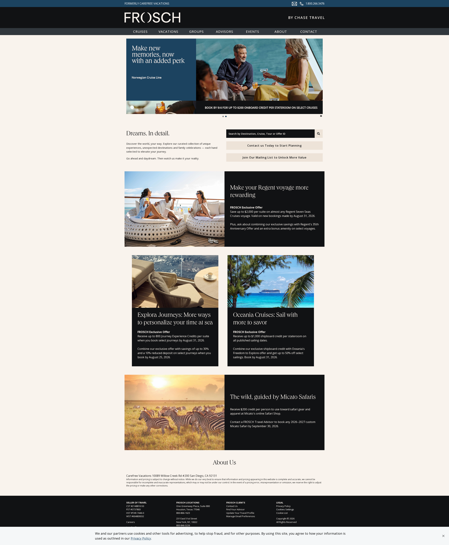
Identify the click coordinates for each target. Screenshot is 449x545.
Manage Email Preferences (240, 516)
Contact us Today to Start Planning (274, 145)
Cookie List (282, 512)
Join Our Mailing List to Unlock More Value (275, 157)
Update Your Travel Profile (240, 512)
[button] (443, 535)
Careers (130, 522)
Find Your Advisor (235, 509)
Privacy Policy (141, 538)
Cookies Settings (285, 509)
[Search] (319, 133)
